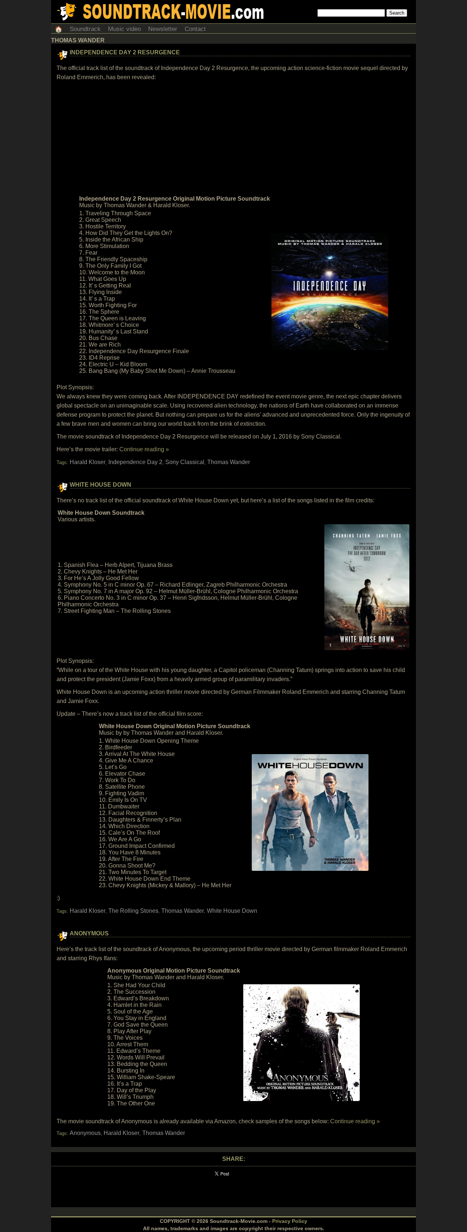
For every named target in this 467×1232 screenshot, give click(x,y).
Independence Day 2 (135, 462)
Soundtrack (85, 29)
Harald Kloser (87, 462)
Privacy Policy (289, 1221)
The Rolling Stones (133, 911)
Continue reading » (144, 449)
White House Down (100, 485)
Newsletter (162, 29)
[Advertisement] (233, 138)
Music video (124, 29)
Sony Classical (184, 462)
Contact (195, 29)
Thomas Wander (228, 462)
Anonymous (89, 933)
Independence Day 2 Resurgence (125, 52)
